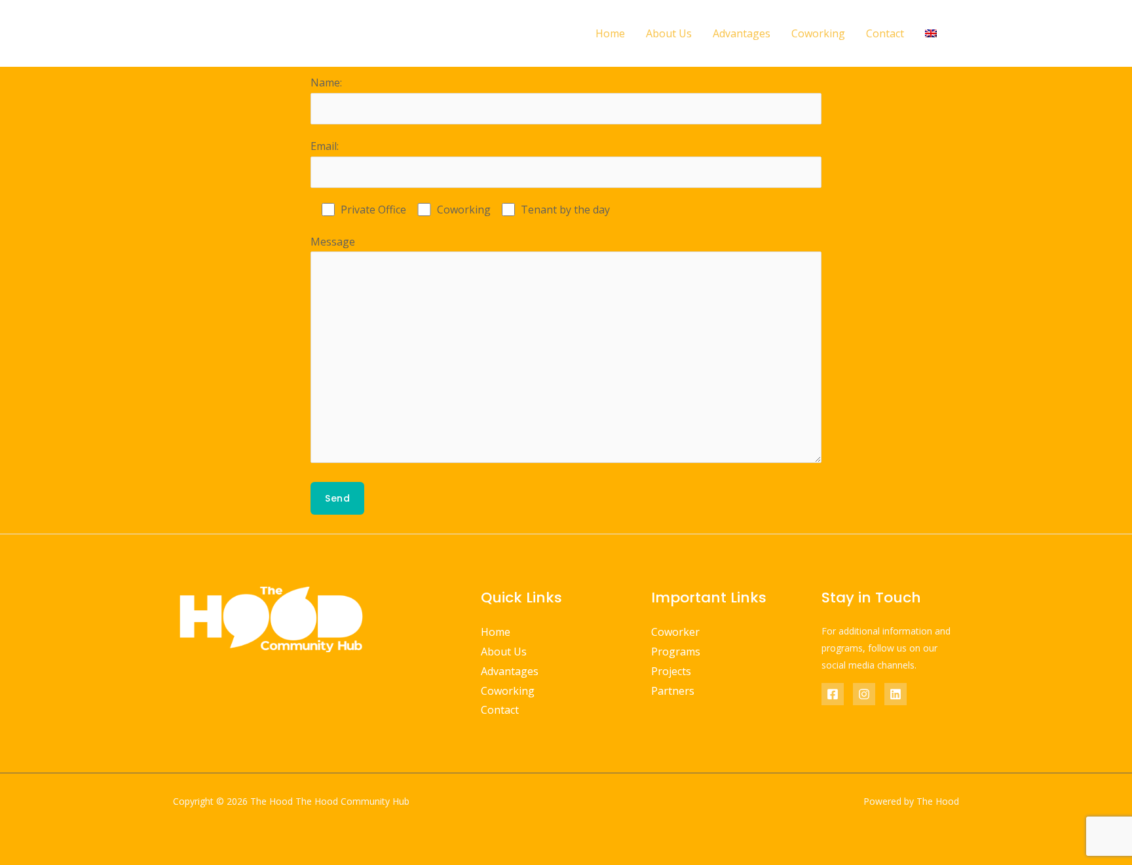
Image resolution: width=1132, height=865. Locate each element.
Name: (326, 82)
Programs (675, 651)
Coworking (818, 33)
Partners (672, 691)
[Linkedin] (895, 694)
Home (610, 33)
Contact (885, 33)
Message (333, 241)
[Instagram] (864, 694)
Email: (325, 146)
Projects (671, 671)
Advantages (741, 33)
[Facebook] (832, 694)
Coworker (675, 632)
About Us (669, 33)
